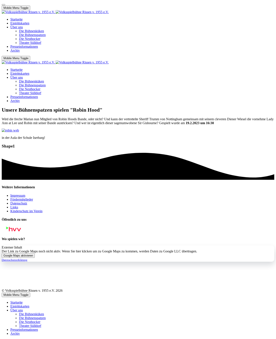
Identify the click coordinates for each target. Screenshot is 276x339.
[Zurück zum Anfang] (3, 4)
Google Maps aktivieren (18, 255)
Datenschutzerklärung (14, 259)
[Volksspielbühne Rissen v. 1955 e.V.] (55, 12)
